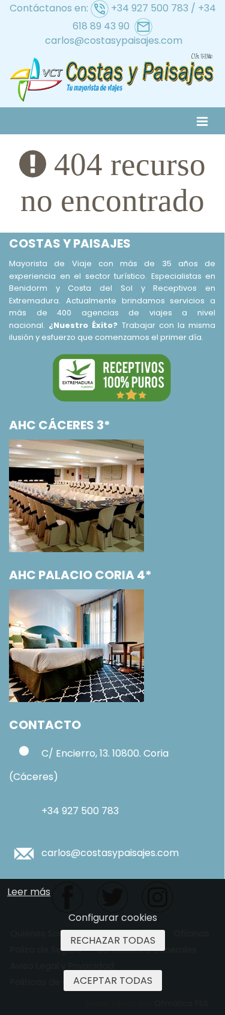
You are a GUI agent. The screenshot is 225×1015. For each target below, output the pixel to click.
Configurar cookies (112, 917)
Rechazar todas (112, 940)
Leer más (28, 892)
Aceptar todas (112, 980)
